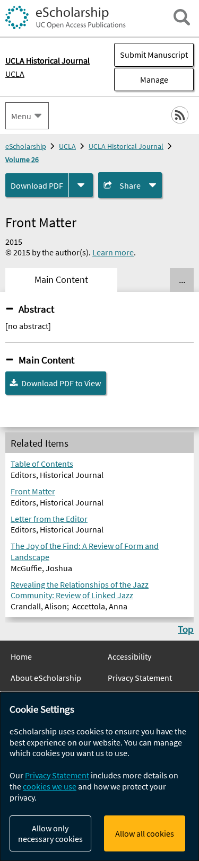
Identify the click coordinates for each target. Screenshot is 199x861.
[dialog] (99, 776)
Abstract (36, 309)
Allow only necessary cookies (50, 833)
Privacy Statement (140, 677)
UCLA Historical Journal (126, 146)
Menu (21, 116)
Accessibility (129, 656)
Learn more (113, 252)
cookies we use (49, 786)
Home (21, 656)
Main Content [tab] (61, 280)
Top (186, 629)
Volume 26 (22, 159)
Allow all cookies (144, 833)
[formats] (81, 185)
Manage (141, 79)
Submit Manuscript (154, 54)
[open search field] (182, 17)
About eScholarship (46, 677)
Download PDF (37, 185)
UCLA (14, 73)
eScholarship (25, 146)
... (182, 280)
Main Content (46, 359)
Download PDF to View (61, 383)
